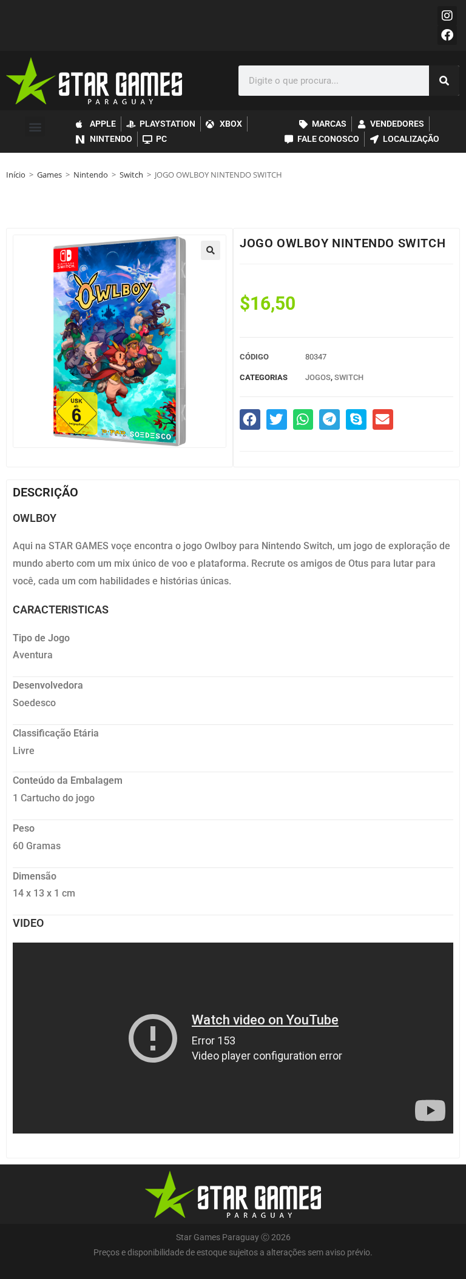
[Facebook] (447, 35)
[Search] (444, 80)
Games (49, 174)
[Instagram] (447, 15)
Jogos (318, 377)
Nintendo (90, 174)
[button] (35, 126)
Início (15, 174)
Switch (131, 174)
